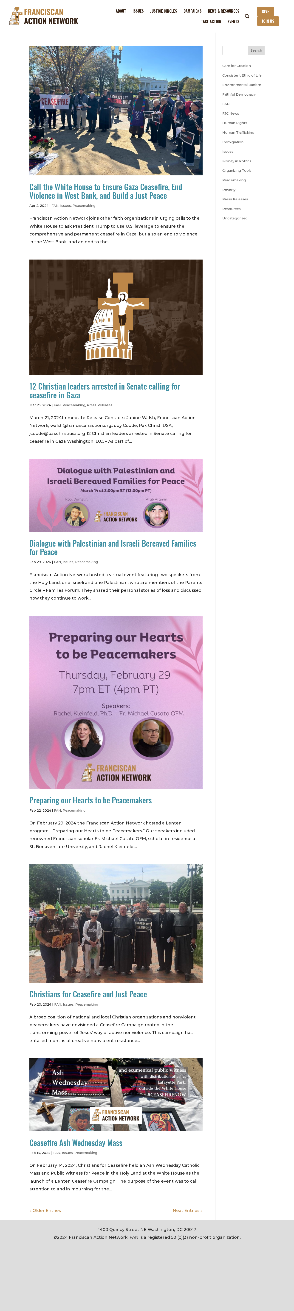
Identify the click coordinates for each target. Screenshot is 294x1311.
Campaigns (193, 11)
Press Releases (100, 405)
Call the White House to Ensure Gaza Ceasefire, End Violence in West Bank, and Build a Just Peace (105, 191)
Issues (138, 11)
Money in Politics (237, 161)
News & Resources (223, 11)
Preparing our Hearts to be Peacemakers (90, 800)
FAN (55, 206)
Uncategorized (234, 218)
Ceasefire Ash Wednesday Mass (75, 1142)
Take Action (211, 21)
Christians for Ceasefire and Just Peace (88, 994)
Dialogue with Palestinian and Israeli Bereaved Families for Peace (112, 547)
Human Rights (234, 123)
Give (265, 11)
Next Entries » (188, 1210)
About (121, 11)
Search (256, 50)
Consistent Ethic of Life (242, 75)
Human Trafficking (238, 132)
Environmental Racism (241, 85)
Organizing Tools (237, 171)
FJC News (230, 113)
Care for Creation (236, 66)
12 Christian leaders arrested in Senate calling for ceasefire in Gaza (104, 390)
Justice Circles (163, 11)
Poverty (228, 190)
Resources (231, 209)
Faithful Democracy (239, 94)
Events (233, 21)
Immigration (232, 142)
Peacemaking (84, 206)
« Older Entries (45, 1210)
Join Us (268, 21)
